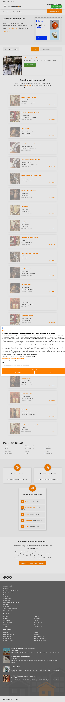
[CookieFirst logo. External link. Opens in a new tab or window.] (2, 328)
